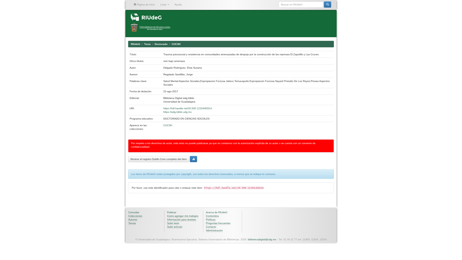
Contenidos (212, 215)
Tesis (147, 44)
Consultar (133, 212)
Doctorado (161, 44)
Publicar (171, 212)
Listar (163, 4)
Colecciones (135, 215)
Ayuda (178, 4)
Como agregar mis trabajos (182, 215)
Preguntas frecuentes (218, 223)
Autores (132, 219)
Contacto (211, 226)
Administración (214, 230)
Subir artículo (174, 226)
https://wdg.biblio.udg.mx (177, 111)
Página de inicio (145, 4)
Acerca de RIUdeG (216, 212)
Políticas (210, 219)
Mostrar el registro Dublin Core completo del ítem (158, 159)
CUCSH (176, 44)
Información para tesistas (181, 219)
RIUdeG (135, 44)
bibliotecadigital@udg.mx (262, 239)
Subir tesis (173, 223)
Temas (132, 223)
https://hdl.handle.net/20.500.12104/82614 (187, 108)
